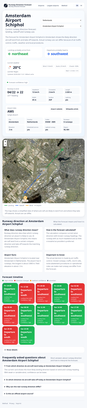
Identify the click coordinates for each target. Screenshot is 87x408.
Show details (12, 350)
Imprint (18, 403)
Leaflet (74, 202)
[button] (62, 150)
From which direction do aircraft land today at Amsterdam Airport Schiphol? (38, 366)
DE (81, 5)
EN (77, 5)
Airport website (56, 109)
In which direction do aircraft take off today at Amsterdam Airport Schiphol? (38, 380)
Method (64, 6)
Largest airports (53, 6)
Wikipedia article (72, 109)
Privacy (11, 403)
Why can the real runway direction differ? (23, 386)
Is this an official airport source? (20, 393)
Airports (41, 6)
